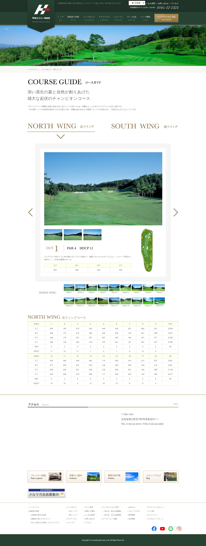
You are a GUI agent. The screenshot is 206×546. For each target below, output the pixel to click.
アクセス (174, 3)
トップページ (33, 69)
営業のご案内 (90, 511)
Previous (30, 212)
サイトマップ (152, 514)
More (176, 404)
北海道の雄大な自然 (38, 514)
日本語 (137, 3)
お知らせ (131, 507)
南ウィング (73, 514)
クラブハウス (72, 518)
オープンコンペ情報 (109, 518)
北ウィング (73, 511)
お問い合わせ (163, 3)
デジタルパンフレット (155, 518)
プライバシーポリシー (155, 507)
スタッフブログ (134, 511)
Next (175, 212)
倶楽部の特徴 (34, 511)
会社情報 (131, 518)
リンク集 (150, 511)
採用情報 (131, 514)
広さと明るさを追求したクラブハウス (45, 522)
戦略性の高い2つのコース (40, 518)
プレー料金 (89, 507)
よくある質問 (149, 3)
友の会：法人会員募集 (112, 514)
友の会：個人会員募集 (112, 511)
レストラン (71, 522)
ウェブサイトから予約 (110, 507)
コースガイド (72, 507)
